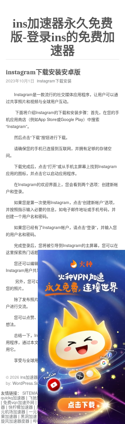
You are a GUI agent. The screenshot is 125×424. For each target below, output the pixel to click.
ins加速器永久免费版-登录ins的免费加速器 (62, 37)
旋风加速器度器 (15, 421)
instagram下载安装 (54, 81)
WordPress (22, 383)
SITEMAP (31, 393)
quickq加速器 (13, 397)
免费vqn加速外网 (18, 402)
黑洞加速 (29, 416)
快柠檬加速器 (20, 407)
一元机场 (37, 411)
